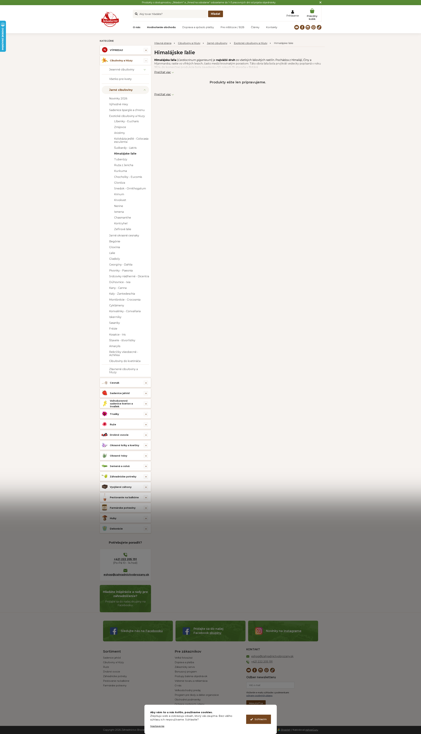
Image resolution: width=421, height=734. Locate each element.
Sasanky (114, 322)
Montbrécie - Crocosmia (124, 299)
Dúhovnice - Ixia (119, 282)
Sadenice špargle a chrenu (127, 110)
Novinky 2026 (118, 98)
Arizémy (119, 132)
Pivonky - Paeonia (121, 270)
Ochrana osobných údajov (189, 704)
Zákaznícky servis (185, 667)
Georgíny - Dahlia (120, 264)
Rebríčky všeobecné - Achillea (123, 353)
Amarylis (114, 346)
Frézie (113, 328)
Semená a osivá (120, 466)
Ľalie (112, 253)
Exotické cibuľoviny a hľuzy (127, 116)
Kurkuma (120, 171)
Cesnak (114, 382)
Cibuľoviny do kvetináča (124, 361)
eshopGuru (311, 729)
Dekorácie (116, 528)
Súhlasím (261, 719)
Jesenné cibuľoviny (121, 69)
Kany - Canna (118, 287)
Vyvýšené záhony (121, 487)
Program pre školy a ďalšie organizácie (197, 694)
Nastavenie (157, 726)
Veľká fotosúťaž (184, 657)
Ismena (119, 211)
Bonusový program (186, 671)
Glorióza (119, 182)
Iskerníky (115, 317)
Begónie (114, 241)
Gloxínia (114, 247)
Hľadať (215, 13)
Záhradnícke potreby (123, 476)
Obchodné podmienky (188, 699)
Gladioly (114, 258)
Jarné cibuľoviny (121, 89)
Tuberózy (120, 159)
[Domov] (164, 43)
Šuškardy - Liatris (125, 147)
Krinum (119, 194)
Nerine (118, 206)
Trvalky (114, 414)
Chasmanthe (122, 217)
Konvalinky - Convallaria (125, 311)
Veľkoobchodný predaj (187, 690)
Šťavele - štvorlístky (122, 340)
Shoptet (285, 729)
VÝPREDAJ (116, 50)
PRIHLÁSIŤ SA (256, 703)
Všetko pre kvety (120, 79)
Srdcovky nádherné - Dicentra (129, 276)
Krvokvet (120, 200)
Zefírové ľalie (122, 229)
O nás (178, 685)
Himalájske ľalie (125, 153)
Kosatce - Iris (117, 334)
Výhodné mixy (118, 104)
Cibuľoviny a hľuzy (121, 60)
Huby (113, 518)
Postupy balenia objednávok (191, 676)
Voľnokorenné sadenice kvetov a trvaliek (121, 403)
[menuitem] (137, 27)
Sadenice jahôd (120, 393)
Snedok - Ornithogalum (130, 188)
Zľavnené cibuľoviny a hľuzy (123, 371)
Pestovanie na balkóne (124, 497)
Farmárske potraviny (122, 507)
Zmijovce (120, 127)
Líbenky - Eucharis (126, 121)
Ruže (113, 424)
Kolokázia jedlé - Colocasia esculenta (131, 140)
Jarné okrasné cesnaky (124, 235)
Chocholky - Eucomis (128, 176)
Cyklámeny (116, 305)
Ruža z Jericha (123, 165)
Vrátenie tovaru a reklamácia (191, 680)
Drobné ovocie (119, 434)
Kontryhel (121, 223)
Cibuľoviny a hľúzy (113, 662)
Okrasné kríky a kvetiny (124, 445)
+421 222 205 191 (125, 559)
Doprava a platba (184, 662)
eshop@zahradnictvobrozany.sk (125, 574)
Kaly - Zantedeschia (122, 293)
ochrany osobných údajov (259, 695)
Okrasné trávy (118, 455)
